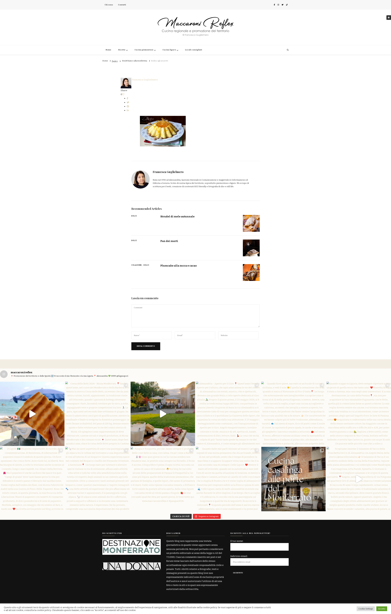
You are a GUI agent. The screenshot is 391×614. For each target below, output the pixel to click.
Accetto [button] (381, 609)
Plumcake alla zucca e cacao (178, 265)
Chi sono (109, 5)
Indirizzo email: (239, 556)
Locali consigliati (193, 50)
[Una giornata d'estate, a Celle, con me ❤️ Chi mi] (32, 414)
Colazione (136, 265)
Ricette (121, 50)
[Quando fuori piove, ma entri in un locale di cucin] (293, 414)
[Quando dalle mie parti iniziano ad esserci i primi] (228, 479)
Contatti (122, 5)
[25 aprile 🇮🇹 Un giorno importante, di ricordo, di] (32, 479)
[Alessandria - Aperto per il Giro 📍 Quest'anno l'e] (228, 414)
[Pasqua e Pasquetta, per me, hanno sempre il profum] (163, 479)
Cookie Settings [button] (365, 609)
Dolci (115, 61)
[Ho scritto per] (131, 541)
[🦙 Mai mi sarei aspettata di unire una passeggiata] (97, 479)
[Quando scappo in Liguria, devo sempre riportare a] (359, 414)
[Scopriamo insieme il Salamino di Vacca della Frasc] (359, 479)
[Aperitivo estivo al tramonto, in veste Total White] (163, 414)
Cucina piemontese (144, 50)
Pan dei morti (169, 241)
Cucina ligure (169, 50)
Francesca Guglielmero (144, 79)
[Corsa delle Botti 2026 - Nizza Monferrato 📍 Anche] (97, 414)
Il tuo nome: (236, 541)
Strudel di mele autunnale (177, 216)
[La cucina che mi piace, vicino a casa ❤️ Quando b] (293, 479)
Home (108, 50)
